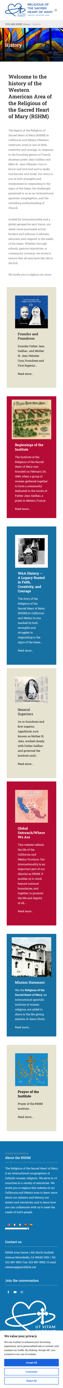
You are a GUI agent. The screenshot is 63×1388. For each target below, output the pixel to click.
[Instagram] (21, 1292)
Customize (31, 1371)
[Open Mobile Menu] (56, 10)
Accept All (31, 1362)
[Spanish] (30, 1224)
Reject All (31, 1380)
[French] (14, 1224)
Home (26, 24)
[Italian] (19, 1224)
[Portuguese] (25, 1224)
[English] (8, 1224)
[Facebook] (8, 1292)
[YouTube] (15, 1292)
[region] (31, 1359)
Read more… (25, 373)
